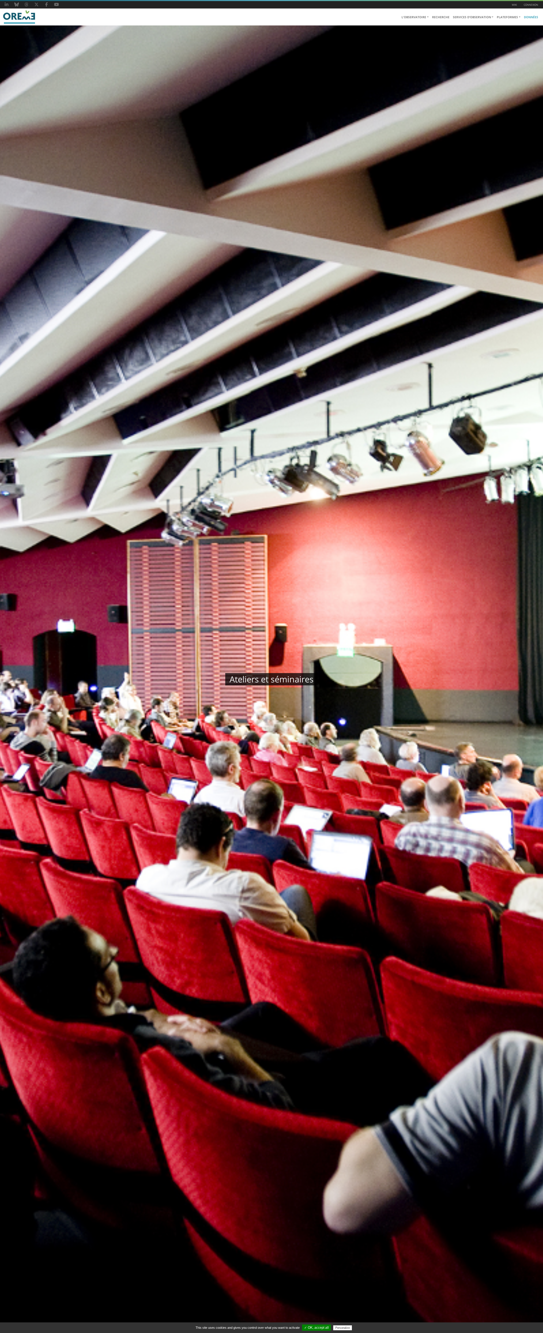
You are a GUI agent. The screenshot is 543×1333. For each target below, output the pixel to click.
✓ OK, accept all (316, 1327)
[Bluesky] (16, 4)
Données (531, 17)
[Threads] (26, 4)
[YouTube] (56, 4)
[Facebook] (46, 4)
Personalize (342, 1327)
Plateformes (507, 17)
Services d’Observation (472, 17)
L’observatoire (414, 17)
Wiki (514, 5)
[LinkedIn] (6, 4)
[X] (36, 4)
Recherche (440, 17)
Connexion (531, 5)
